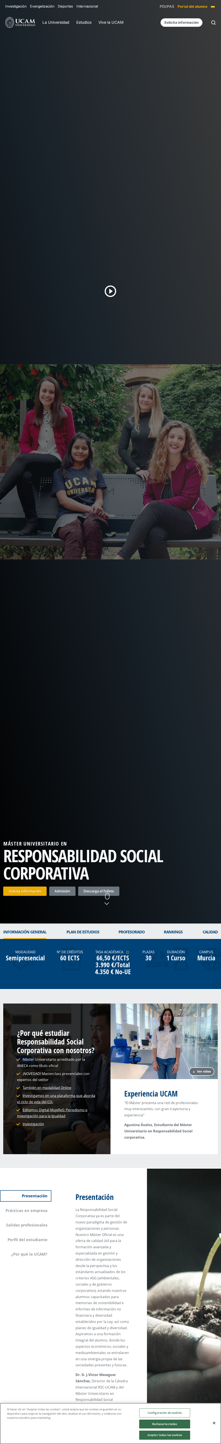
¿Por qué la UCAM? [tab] (29, 1254)
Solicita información (25, 891)
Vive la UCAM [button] (111, 22)
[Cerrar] (214, 1423)
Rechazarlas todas (164, 1424)
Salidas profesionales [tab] (26, 1225)
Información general (24, 931)
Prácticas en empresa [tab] (26, 1210)
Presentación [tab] (34, 1195)
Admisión (62, 891)
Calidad (210, 931)
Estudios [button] (84, 22)
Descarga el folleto (99, 891)
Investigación (16, 6)
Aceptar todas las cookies (164, 1435)
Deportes (65, 6)
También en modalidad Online (47, 1087)
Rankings (173, 931)
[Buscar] (212, 22)
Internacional (87, 6)
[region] (110, 1423)
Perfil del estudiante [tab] (27, 1239)
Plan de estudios (82, 931)
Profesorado (131, 931)
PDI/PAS (167, 6)
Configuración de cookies (165, 1413)
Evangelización (42, 6)
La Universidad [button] (55, 22)
